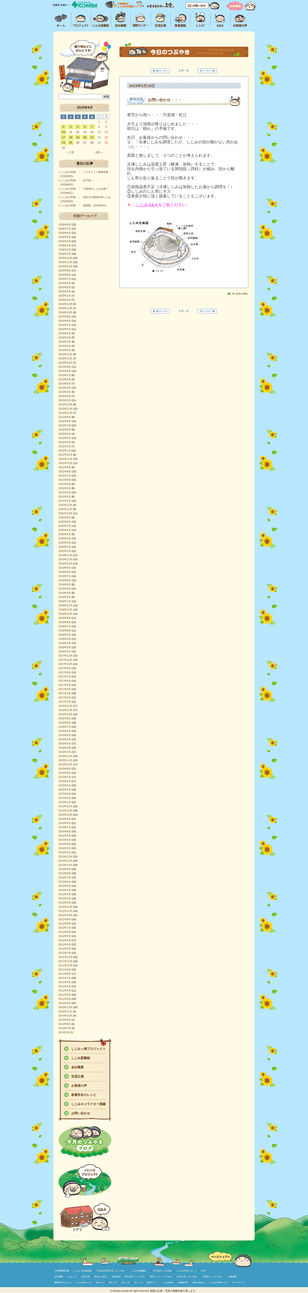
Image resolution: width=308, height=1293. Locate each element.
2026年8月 (64, 224)
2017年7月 (64, 676)
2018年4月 (64, 639)
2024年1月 (64, 350)
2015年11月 (65, 760)
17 (63, 137)
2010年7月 (64, 1028)
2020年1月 (64, 551)
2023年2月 (64, 396)
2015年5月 (64, 785)
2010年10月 (65, 1015)
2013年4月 (64, 890)
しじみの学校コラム (218, 1282)
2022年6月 (64, 429)
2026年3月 (64, 245)
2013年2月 (64, 898)
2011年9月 (64, 969)
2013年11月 (65, 860)
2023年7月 (64, 375)
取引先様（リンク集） (135, 1276)
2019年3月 (64, 592)
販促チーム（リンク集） (161, 1276)
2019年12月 (65, 555)
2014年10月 (65, 814)
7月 (70, 152)
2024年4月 (64, 337)
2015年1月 (64, 802)
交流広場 (77, 1076)
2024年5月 (64, 333)
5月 (99, 152)
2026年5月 (64, 237)
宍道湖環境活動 (61, 1271)
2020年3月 (64, 542)
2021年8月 (64, 471)
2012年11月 (65, 911)
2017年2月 (64, 697)
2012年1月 (64, 952)
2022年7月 (64, 425)
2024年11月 (65, 308)
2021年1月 (64, 500)
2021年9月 (64, 467)
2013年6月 (64, 881)
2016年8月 (64, 722)
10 (63, 132)
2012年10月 (65, 915)
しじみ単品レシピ (83, 1282)
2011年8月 (64, 973)
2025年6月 (64, 283)
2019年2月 (64, 597)
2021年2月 (64, 496)
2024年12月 (65, 304)
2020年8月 (64, 521)
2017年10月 (65, 664)
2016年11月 (65, 710)
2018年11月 (65, 609)
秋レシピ (126, 1282)
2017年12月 (65, 655)
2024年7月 (64, 325)
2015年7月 (64, 777)
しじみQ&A (167, 1282)
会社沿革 (86, 1276)
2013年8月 (64, 873)
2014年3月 (64, 844)
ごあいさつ (72, 1276)
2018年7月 (64, 626)
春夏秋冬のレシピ (83, 1094)
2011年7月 (64, 978)
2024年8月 (64, 320)
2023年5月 (64, 383)
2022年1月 (64, 450)
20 (85, 137)
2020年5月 (64, 534)
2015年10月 (65, 764)
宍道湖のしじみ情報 (162, 1271)
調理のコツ (152, 1282)
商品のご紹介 (100, 1276)
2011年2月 (64, 998)
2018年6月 (64, 630)
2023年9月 (64, 366)
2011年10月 (65, 965)
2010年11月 (65, 1011)
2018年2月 (64, 647)
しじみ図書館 (80, 1058)
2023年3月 (64, 392)
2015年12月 (65, 756)
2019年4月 (64, 588)
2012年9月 (64, 919)
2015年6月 (64, 781)
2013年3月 (64, 894)
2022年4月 (64, 438)
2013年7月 (64, 877)
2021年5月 (64, 484)
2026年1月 (64, 253)
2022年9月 (64, 417)
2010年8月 (64, 1024)
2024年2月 (64, 345)
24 (63, 142)
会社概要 (77, 1067)
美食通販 (232, 1276)
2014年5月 (64, 835)
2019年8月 (64, 572)
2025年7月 (64, 279)
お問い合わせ (80, 1113)
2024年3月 (64, 341)
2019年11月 (65, 559)
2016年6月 (64, 731)
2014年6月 (64, 831)
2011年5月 (64, 986)
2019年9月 (64, 567)
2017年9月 (64, 668)
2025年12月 (65, 258)
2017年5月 (64, 685)
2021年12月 (65, 454)
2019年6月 (64, 580)
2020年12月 (65, 505)
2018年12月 (65, 605)
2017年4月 (64, 689)
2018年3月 (64, 643)
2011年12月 (65, 957)
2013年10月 (65, 865)
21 (92, 137)
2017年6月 (64, 680)
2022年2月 (64, 446)
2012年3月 (64, 944)
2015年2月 (64, 798)
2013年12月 (65, 856)
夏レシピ (113, 1282)
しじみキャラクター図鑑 (88, 1104)
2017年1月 (64, 701)
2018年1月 (64, 651)
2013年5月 (64, 885)
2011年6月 (64, 982)
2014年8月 (64, 823)
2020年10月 (65, 513)
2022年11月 (65, 408)
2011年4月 (64, 990)
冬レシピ (138, 1282)
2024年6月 (64, 329)
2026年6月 (64, 232)
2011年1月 (64, 1003)
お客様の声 (79, 1085)
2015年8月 (64, 772)
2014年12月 (65, 806)
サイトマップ (238, 1282)
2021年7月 (64, 475)
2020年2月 (64, 546)
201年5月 (63, 1032)
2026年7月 (64, 228)
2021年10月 (65, 463)
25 (70, 142)
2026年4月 (64, 241)
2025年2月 (64, 295)
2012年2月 (64, 948)
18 (70, 137)
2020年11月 (65, 509)
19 (77, 137)
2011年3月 (64, 994)
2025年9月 (64, 270)
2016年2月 (64, 747)
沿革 (203, 1271)
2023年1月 (64, 400)
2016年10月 (65, 714)
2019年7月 (64, 576)
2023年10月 (65, 362)
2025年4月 (64, 291)
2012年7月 (64, 927)
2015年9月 (64, 768)
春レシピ (100, 1282)
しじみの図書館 (138, 1271)
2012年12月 (65, 906)
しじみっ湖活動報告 (82, 1271)
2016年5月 (64, 735)
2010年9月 (64, 1019)
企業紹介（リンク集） (212, 1276)
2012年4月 (64, 940)
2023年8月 (64, 371)
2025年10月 (65, 266)
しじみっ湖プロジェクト (88, 1048)
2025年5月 (64, 287)
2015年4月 (64, 789)
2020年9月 (64, 517)
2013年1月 (64, 902)
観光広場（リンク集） (187, 1276)
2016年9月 (64, 718)
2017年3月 (64, 693)
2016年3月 (64, 743)
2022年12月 (65, 404)
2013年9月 (64, 869)
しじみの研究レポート (186, 1271)
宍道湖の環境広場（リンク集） (111, 1271)
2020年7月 (64, 525)
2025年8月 (64, 274)
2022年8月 (64, 421)
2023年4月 (64, 387)
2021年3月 (64, 492)
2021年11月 (65, 459)
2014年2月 (64, 848)
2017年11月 (65, 659)
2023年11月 (65, 358)
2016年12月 (65, 705)
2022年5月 (64, 433)
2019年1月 (64, 601)
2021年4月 (64, 488)
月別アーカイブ (85, 216)
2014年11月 (65, 810)
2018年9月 (64, 618)
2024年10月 (65, 312)
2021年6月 (64, 479)
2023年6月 (64, 379)
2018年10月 (65, 613)
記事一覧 (184, 70)
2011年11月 (65, 961)
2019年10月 (65, 563)
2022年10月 (65, 412)
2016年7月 (64, 726)
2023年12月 (65, 354)
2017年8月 (64, 672)
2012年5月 (64, 936)
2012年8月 (64, 923)
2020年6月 (64, 530)
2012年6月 (64, 932)
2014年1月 (64, 852)
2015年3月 (64, 793)
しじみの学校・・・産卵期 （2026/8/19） (84, 205)
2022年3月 (64, 442)
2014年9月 (64, 818)
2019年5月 (64, 584)
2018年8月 (64, 622)
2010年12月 (65, 1007)
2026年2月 (64, 249)
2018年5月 (64, 634)
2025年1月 (64, 299)
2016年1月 (64, 752)
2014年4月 (64, 839)
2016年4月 (64, 739)
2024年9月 (64, 316)
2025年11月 (65, 262)
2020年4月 (64, 538)
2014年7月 (64, 827)
